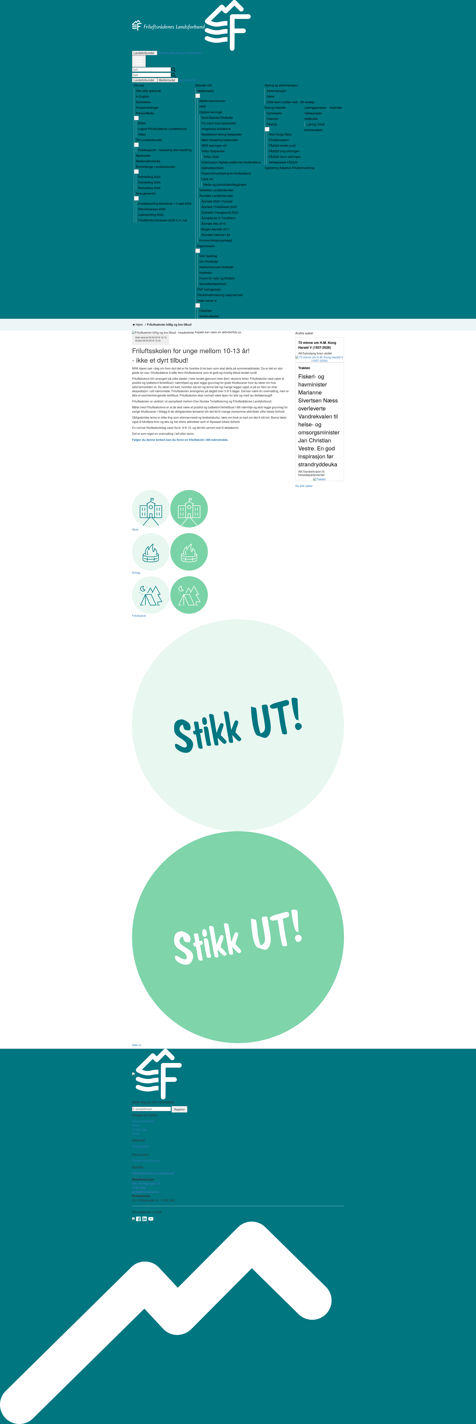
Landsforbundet (144, 53)
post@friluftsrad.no (145, 1192)
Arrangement (140, 1146)
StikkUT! (197, 53)
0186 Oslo (139, 1187)
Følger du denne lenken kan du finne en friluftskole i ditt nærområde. (180, 440)
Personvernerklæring (146, 1160)
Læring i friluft (183, 53)
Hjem (139, 324)
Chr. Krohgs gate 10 (146, 1183)
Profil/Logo (139, 1129)
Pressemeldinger (143, 1121)
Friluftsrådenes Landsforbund (153, 1173)
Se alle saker (304, 486)
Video (136, 1133)
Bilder (136, 1125)
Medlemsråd (165, 53)
